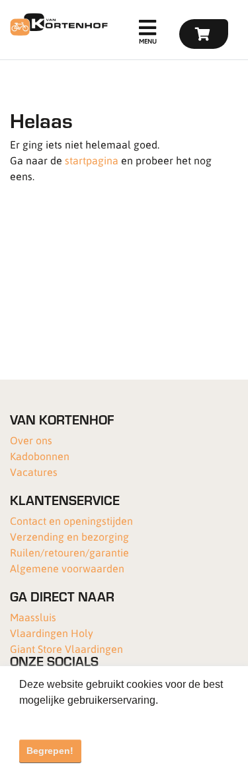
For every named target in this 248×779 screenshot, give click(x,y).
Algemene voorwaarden (67, 568)
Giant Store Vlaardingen (66, 649)
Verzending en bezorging (69, 536)
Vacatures (34, 472)
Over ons (31, 440)
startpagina (91, 160)
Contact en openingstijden (71, 520)
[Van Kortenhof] (57, 24)
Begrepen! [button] (49, 750)
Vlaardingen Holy (51, 633)
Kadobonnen (39, 456)
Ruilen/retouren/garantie (69, 552)
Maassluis (33, 617)
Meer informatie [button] (57, 718)
